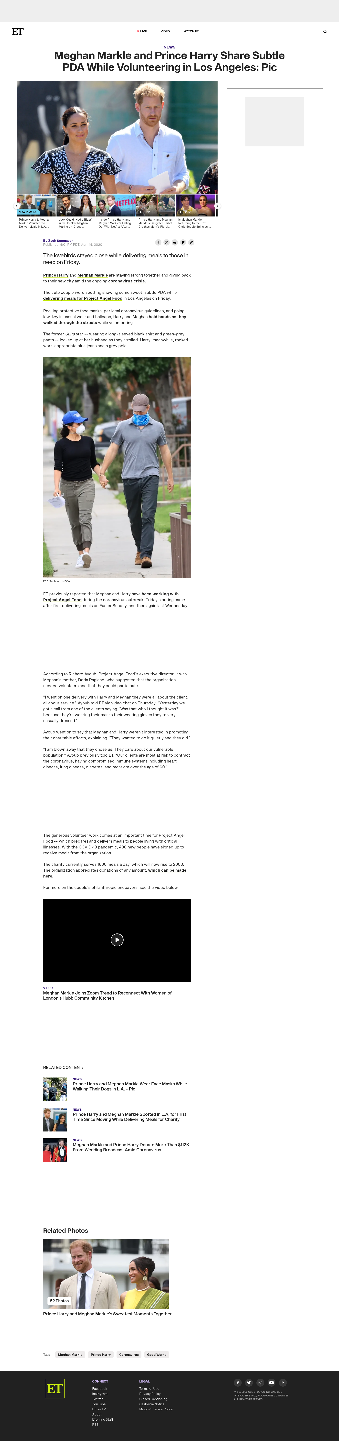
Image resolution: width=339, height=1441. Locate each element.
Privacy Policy (150, 1394)
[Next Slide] (217, 206)
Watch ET (191, 31)
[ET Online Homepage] (18, 32)
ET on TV (99, 1409)
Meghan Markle (92, 275)
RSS (95, 1424)
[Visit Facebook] (238, 1383)
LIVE (143, 31)
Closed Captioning (153, 1399)
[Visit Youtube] (271, 1383)
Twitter (97, 1399)
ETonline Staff (102, 1419)
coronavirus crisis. (127, 281)
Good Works (156, 1355)
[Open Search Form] (325, 32)
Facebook (99, 1388)
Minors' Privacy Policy (156, 1409)
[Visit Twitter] (249, 1383)
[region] (117, 137)
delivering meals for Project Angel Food (82, 298)
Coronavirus (129, 1355)
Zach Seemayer (60, 240)
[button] (117, 939)
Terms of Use (149, 1388)
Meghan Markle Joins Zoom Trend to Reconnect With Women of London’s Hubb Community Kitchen (107, 996)
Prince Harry (55, 275)
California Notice (151, 1404)
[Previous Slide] (16, 206)
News (170, 47)
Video (165, 31)
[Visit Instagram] (260, 1383)
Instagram (100, 1394)
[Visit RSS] (283, 1383)
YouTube (99, 1404)
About (97, 1414)
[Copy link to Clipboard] (191, 243)
